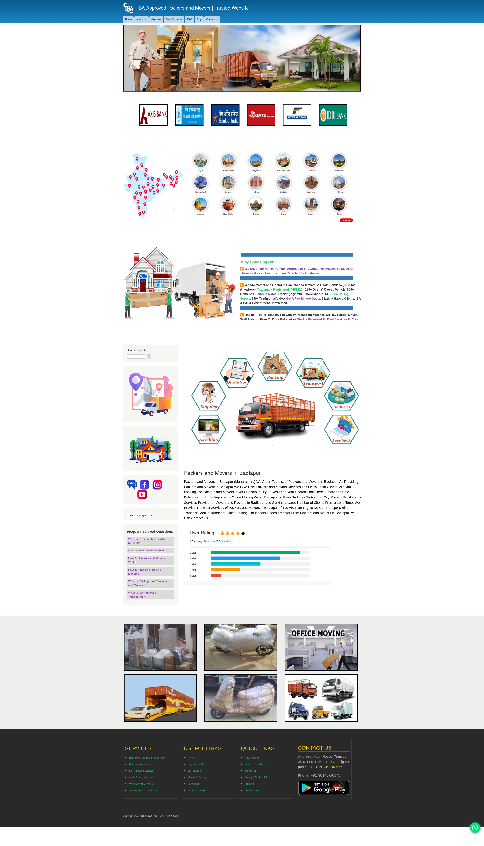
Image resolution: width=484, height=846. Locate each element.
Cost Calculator (174, 19)
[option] (152, 115)
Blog (199, 19)
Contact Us (212, 19)
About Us (141, 19)
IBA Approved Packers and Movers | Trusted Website (193, 7)
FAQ (189, 19)
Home (128, 19)
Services (156, 19)
